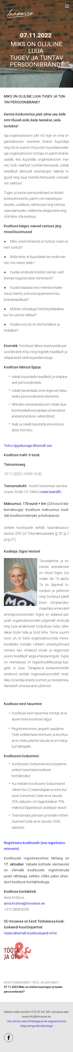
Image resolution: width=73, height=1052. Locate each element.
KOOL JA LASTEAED (45, 982)
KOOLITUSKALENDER (17, 982)
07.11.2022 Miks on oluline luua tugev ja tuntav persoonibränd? (33, 989)
